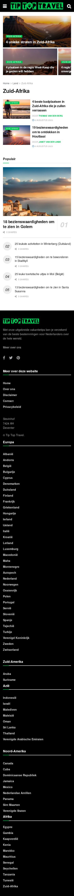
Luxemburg (10, 549)
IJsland (8, 525)
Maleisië (8, 715)
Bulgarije (9, 472)
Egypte (7, 827)
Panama (8, 799)
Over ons (9, 389)
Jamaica (8, 781)
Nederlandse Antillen (17, 793)
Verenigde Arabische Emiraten (23, 739)
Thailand (9, 733)
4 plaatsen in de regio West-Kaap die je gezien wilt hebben (30, 69)
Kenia (7, 845)
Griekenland (11, 507)
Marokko (9, 851)
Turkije (7, 632)
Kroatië (8, 537)
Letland (8, 543)
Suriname (9, 680)
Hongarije (9, 513)
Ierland (7, 519)
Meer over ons (12, 347)
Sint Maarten (11, 805)
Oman (7, 721)
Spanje (7, 620)
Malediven (10, 709)
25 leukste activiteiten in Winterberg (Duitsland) (43, 244)
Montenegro (11, 567)
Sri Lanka (9, 727)
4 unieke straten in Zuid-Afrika (30, 41)
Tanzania (9, 874)
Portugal (8, 602)
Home (6, 83)
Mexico (8, 787)
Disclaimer (10, 395)
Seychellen (10, 868)
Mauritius (9, 856)
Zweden (8, 644)
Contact (8, 401)
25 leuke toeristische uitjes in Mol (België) (39, 274)
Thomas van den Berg (51, 115)
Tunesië (8, 880)
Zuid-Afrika (14, 36)
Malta (6, 561)
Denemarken (11, 484)
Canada (8, 763)
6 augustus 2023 (43, 120)
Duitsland (9, 489)
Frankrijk (9, 501)
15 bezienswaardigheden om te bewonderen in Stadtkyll (41, 259)
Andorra (8, 460)
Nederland (10, 578)
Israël (6, 703)
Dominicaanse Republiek (20, 775)
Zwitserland (11, 650)
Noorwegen (10, 584)
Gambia (8, 833)
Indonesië (9, 698)
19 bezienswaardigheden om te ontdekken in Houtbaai (50, 132)
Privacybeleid (12, 407)
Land (15, 83)
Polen (7, 596)
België (7, 466)
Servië (7, 608)
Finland (8, 495)
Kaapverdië (10, 839)
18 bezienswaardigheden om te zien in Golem (28, 224)
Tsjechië (8, 626)
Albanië (8, 454)
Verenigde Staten (14, 811)
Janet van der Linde (50, 142)
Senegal (8, 862)
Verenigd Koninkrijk (16, 638)
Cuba (6, 769)
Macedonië (10, 555)
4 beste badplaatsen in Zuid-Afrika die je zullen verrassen (49, 106)
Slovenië (9, 614)
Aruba (7, 674)
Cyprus (8, 478)
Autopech (9, 572)
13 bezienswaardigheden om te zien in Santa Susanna (42, 289)
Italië (6, 531)
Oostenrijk (10, 590)
